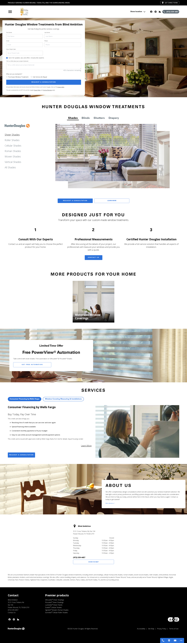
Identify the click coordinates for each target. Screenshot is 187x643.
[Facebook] (151, 11)
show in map (93, 562)
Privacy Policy (37, 90)
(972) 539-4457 (79, 557)
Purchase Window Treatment (18, 77)
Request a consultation (21, 455)
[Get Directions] (169, 640)
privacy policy (60, 87)
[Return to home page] (48, 12)
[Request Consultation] (175, 640)
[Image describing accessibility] (173, 619)
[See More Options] (181, 640)
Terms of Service (47, 90)
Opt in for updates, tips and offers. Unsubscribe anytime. (26, 58)
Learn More (111, 200)
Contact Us (93, 257)
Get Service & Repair (40, 77)
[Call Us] (163, 640)
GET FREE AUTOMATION (32, 364)
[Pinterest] (155, 11)
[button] (10, 11)
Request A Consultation (75, 200)
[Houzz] (160, 11)
